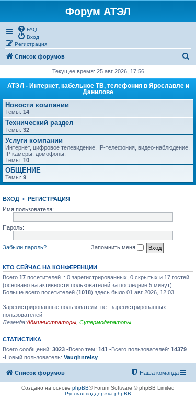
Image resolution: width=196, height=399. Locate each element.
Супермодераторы (105, 322)
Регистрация (49, 199)
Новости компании (37, 105)
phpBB (80, 388)
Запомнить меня (114, 247)
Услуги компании (34, 140)
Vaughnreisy (81, 357)
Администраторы (51, 322)
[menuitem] (27, 28)
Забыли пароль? (25, 247)
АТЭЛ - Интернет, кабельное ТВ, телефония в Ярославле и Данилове (98, 89)
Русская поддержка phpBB (98, 393)
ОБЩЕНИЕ (23, 170)
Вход (11, 199)
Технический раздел (39, 123)
